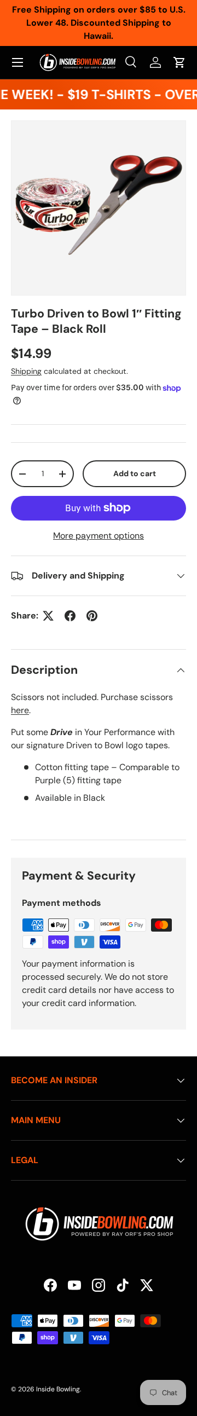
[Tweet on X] (48, 616)
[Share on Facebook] (70, 616)
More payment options (98, 535)
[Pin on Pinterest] (92, 616)
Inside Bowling (58, 1389)
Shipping (26, 371)
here (20, 710)
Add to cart (134, 473)
